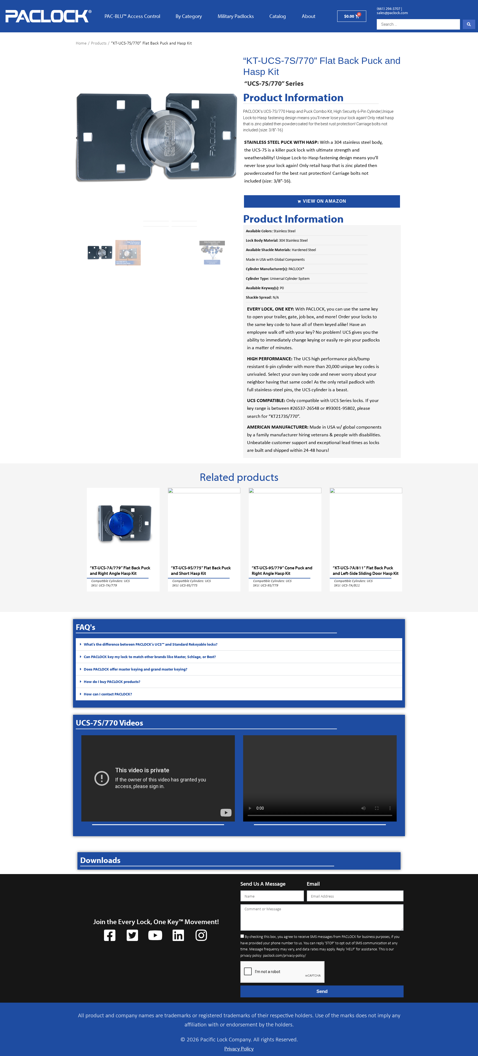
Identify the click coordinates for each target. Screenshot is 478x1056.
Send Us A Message (262, 883)
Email (313, 883)
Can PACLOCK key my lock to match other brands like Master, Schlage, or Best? (150, 656)
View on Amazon (324, 201)
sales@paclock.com (392, 12)
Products (98, 43)
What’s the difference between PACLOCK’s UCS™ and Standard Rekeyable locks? (150, 644)
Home (81, 43)
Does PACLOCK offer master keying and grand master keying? (135, 669)
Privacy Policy (239, 1048)
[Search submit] (469, 24)
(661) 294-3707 (388, 8)
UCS (127, 580)
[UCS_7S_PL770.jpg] (156, 138)
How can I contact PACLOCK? (108, 694)
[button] (77, 138)
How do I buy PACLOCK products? (112, 681)
